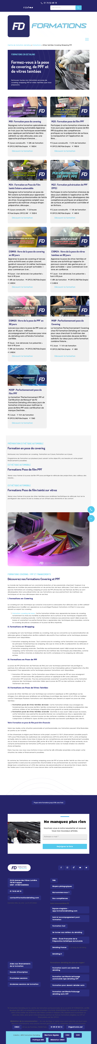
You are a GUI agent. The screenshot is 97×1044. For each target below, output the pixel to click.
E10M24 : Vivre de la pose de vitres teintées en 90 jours (68, 253)
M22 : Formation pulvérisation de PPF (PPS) (69, 186)
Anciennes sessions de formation (24, 984)
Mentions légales (51, 1035)
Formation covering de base (23, 613)
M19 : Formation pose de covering (25, 121)
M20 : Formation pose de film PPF (67, 121)
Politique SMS (38, 1040)
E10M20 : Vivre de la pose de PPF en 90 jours (26, 322)
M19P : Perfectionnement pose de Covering (67, 322)
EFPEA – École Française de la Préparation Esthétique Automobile (67, 940)
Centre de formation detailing (19, 45)
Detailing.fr (57, 954)
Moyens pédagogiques (62, 886)
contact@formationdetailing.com (24, 898)
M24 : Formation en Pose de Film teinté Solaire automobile (24, 186)
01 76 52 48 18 (50, 3)
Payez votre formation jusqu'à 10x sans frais (48, 802)
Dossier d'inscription (19, 972)
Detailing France (59, 947)
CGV (78, 1035)
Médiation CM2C (58, 1040)
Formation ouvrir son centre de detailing (65, 969)
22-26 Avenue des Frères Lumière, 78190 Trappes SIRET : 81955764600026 (23, 883)
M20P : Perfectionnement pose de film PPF (25, 391)
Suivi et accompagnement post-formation (66, 918)
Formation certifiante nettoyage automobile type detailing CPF (66, 978)
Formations (37, 45)
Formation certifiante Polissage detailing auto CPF (66, 993)
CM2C (16, 1027)
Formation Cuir (58, 926)
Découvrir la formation (22, 151)
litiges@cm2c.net (75, 1027)
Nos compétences (60, 898)
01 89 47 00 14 (56, 1027)
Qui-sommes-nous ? (60, 892)
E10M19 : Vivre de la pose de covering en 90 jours (27, 253)
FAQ (54, 880)
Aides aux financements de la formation (20, 965)
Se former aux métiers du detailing (67, 932)
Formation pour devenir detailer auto (68, 985)
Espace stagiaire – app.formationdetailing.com (64, 910)
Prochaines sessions (18, 978)
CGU (67, 1035)
